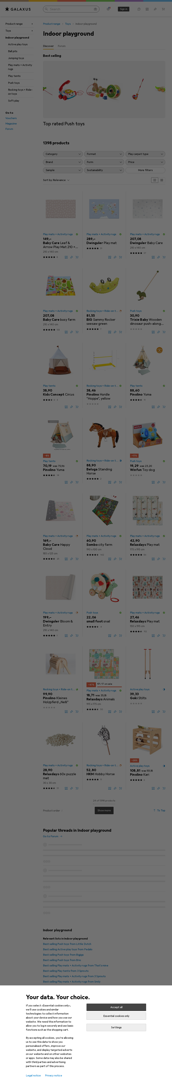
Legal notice (33, 1075)
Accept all (116, 1007)
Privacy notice (53, 1075)
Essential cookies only (116, 1016)
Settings (116, 1027)
